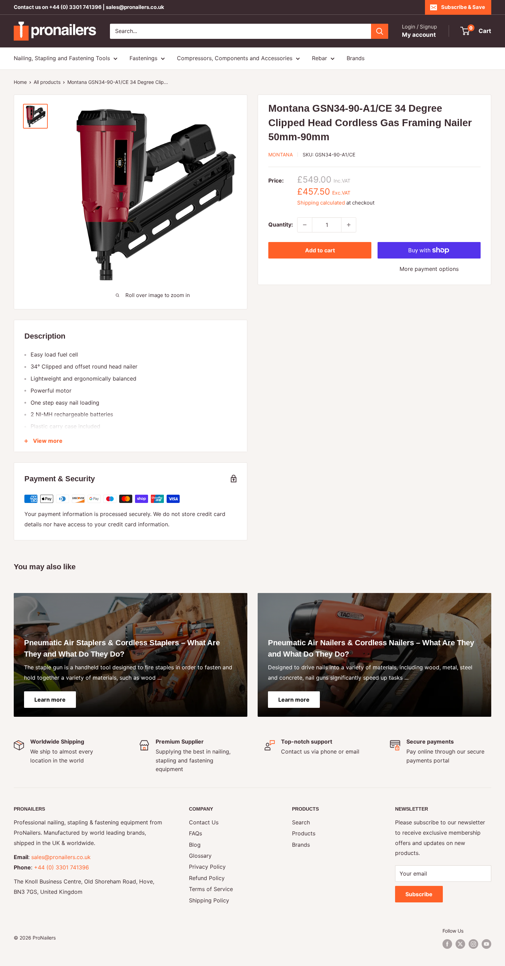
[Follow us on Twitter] (460, 944)
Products (303, 833)
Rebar (319, 58)
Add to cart (320, 250)
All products (47, 82)
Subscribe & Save (463, 7)
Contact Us (203, 822)
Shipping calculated (321, 202)
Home (20, 82)
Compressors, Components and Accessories (234, 58)
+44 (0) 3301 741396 (75, 7)
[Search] (379, 31)
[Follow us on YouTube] (486, 944)
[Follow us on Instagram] (473, 944)
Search (301, 822)
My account (419, 34)
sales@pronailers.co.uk (135, 7)
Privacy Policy (207, 866)
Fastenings (143, 58)
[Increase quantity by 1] (348, 225)
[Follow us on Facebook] (447, 944)
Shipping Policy (209, 900)
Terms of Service (211, 889)
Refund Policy (207, 878)
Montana (280, 154)
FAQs (195, 833)
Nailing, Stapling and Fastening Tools (62, 58)
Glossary (200, 855)
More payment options (429, 268)
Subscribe (419, 894)
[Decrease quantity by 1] (305, 225)
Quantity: (280, 224)
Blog (195, 844)
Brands (355, 58)
